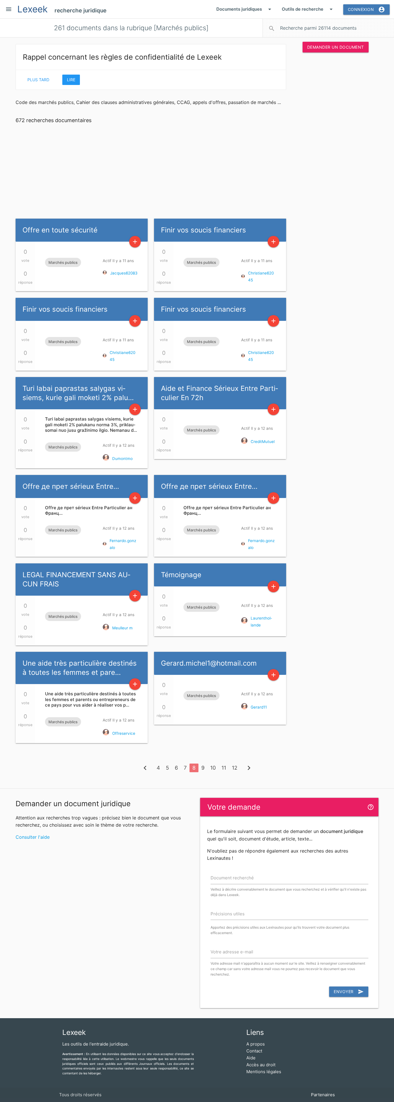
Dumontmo (122, 458)
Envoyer (349, 992)
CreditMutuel (263, 441)
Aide (251, 1058)
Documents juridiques (244, 9)
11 (224, 768)
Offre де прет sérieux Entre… (70, 486)
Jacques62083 (124, 273)
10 (213, 768)
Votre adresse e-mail (232, 952)
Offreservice (123, 733)
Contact (254, 1051)
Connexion (366, 9)
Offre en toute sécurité (59, 230)
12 (234, 768)
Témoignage (181, 575)
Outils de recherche (308, 9)
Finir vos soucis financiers (203, 230)
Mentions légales (263, 1071)
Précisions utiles (228, 914)
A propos (255, 1044)
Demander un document (335, 47)
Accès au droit (260, 1064)
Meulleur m (122, 628)
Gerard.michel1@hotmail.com (209, 663)
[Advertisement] (335, 144)
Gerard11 (259, 707)
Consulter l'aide (33, 837)
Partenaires (323, 1094)
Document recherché (232, 878)
